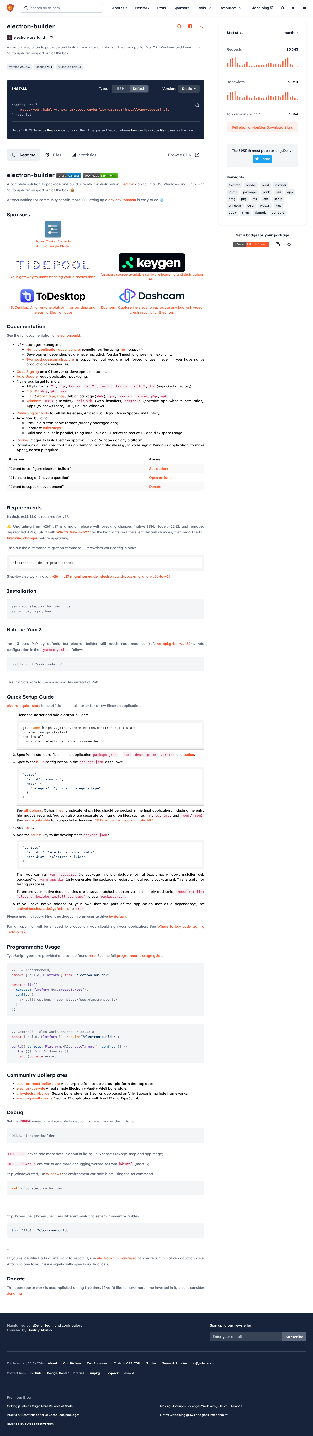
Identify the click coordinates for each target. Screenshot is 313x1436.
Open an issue (160, 477)
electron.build (68, 335)
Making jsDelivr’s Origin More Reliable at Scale (40, 1406)
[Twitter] (293, 8)
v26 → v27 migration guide (75, 576)
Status (151, 1363)
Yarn (123, 349)
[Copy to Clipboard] (197, 105)
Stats (161, 8)
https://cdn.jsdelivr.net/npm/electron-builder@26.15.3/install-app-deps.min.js (94, 109)
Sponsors (181, 8)
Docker (22, 440)
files (59, 810)
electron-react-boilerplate (38, 1083)
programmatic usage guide (139, 955)
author (189, 754)
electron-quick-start (23, 705)
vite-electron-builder (34, 1093)
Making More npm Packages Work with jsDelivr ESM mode (201, 1406)
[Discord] (304, 8)
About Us (119, 8)
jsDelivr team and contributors (57, 1325)
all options (33, 810)
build (40, 762)
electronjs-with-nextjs (34, 1098)
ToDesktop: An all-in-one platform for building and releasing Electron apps (53, 309)
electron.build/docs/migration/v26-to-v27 (135, 576)
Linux (30, 396)
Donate (155, 486)
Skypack (112, 1373)
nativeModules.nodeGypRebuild (43, 908)
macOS (32, 391)
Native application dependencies (53, 349)
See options (159, 468)
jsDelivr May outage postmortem (30, 1423)
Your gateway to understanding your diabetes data (53, 277)
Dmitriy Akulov (39, 1330)
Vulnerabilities (69, 67)
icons (28, 827)
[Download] (200, 26)
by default (117, 916)
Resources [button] (228, 8)
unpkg (95, 1373)
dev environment (122, 200)
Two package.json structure (50, 359)
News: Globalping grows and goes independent (194, 1415)
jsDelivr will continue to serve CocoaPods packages (43, 1415)
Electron (127, 184)
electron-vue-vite (31, 1088)
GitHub (35, 1373)
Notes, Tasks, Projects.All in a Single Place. (53, 243)
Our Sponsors (97, 1363)
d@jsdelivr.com (205, 1363)
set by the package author (56, 130)
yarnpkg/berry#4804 (175, 643)
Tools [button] (201, 8)
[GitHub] (282, 8)
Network (142, 8)
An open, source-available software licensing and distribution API (152, 276)
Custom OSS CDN (127, 1363)
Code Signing (28, 371)
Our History (72, 1363)
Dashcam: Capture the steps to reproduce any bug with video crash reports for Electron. (151, 309)
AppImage (46, 396)
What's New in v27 (72, 532)
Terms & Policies (175, 1363)
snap (61, 396)
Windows (34, 401)
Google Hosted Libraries (65, 1373)
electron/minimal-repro (117, 1258)
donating (14, 1293)
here (92, 955)
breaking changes (22, 538)
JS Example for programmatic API (123, 820)
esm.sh (129, 1373)
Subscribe (294, 1337)
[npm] (190, 26)
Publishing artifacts (33, 413)
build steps (52, 428)
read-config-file (37, 820)
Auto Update (27, 376)
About (52, 1363)
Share (265, 159)
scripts (36, 835)
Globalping (259, 8)
